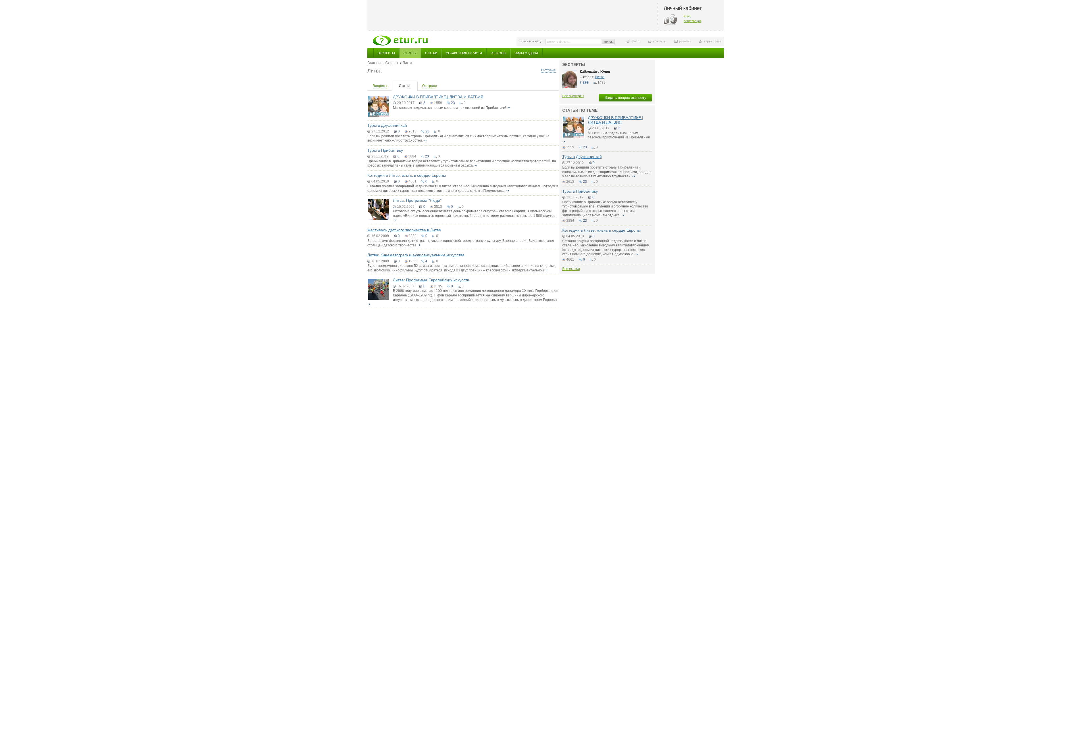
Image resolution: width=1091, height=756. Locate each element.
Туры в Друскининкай (387, 125)
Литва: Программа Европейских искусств (431, 280)
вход (687, 16)
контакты (659, 41)
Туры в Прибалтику (385, 150)
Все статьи (571, 269)
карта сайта (712, 41)
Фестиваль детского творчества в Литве (404, 230)
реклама (685, 41)
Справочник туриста (464, 53)
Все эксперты (573, 96)
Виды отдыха (526, 53)
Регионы (498, 53)
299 (586, 82)
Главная (374, 63)
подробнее (508, 107)
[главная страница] (400, 41)
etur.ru (636, 41)
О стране (548, 70)
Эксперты (386, 53)
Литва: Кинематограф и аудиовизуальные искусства (416, 255)
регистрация (692, 21)
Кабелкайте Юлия (595, 72)
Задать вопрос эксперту (625, 97)
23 (453, 103)
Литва (600, 77)
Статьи (431, 53)
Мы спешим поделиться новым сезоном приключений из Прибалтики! (449, 108)
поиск (608, 41)
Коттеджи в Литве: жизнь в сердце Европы (406, 175)
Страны (410, 53)
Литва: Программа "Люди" (417, 200)
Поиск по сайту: (530, 41)
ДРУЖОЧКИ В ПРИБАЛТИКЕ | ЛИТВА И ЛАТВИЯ (438, 97)
